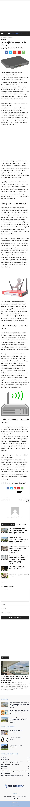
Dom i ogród (3, 39)
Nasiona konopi (5, 759)
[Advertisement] (15, 16)
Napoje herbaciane (5, 773)
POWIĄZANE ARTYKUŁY (8, 524)
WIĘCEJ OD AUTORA (21, 524)
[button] (28, 33)
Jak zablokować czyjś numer (23, 500)
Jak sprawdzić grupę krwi (16, 730)
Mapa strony (15, 802)
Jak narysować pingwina (16, 737)
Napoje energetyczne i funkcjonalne (10, 764)
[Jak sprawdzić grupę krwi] (4, 732)
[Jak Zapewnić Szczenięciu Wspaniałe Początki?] (4, 568)
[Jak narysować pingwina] (4, 739)
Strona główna (4, 37)
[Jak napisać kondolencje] (4, 747)
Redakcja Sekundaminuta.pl (10, 47)
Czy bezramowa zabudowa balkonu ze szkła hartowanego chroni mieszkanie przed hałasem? (14, 678)
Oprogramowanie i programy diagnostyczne (12, 762)
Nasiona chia (4, 768)
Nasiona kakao (4, 766)
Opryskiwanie (4, 757)
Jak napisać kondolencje (16, 745)
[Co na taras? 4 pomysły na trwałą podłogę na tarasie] (4, 575)
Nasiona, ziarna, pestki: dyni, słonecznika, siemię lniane (14, 771)
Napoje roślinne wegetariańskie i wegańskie (12, 775)
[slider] (5, 483)
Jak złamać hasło (5, 500)
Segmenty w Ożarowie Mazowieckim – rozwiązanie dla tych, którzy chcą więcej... (19, 719)
